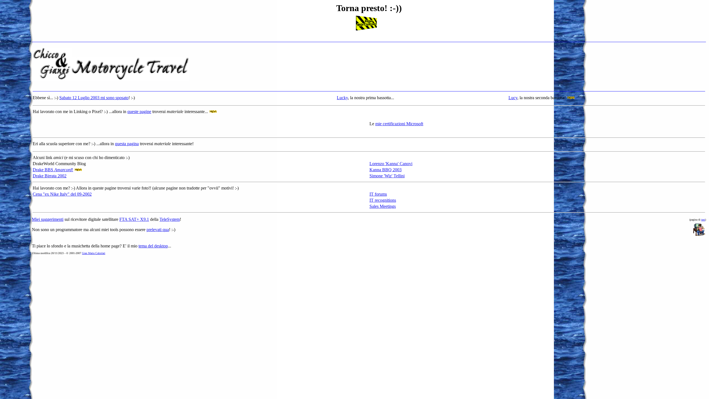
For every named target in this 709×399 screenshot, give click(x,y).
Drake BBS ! (53, 169)
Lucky (342, 97)
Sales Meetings (382, 206)
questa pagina (127, 143)
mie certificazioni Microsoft (399, 123)
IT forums (378, 194)
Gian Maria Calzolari (93, 253)
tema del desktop (153, 246)
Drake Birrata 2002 (49, 175)
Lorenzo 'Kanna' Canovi (390, 163)
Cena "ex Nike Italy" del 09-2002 (62, 194)
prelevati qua (158, 229)
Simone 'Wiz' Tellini (387, 175)
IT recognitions (382, 200)
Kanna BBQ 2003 (385, 169)
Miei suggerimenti (47, 219)
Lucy (512, 97)
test (703, 219)
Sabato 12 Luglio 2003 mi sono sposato (94, 97)
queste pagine (139, 111)
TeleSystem (170, 219)
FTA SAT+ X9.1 (134, 219)
